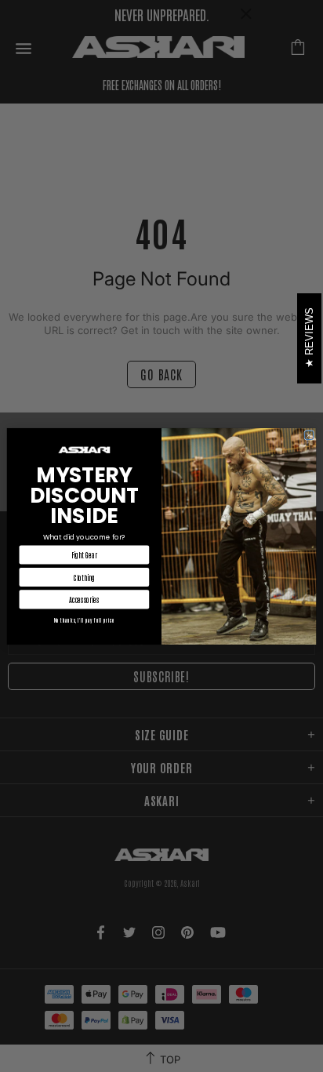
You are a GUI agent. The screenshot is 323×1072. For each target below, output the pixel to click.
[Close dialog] (309, 435)
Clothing (84, 576)
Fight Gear (84, 554)
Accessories (84, 598)
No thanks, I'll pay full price (84, 619)
